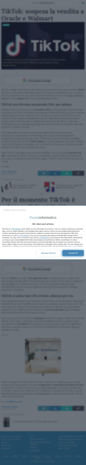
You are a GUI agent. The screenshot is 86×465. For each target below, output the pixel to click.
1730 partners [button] (16, 229)
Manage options (48, 253)
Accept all (73, 253)
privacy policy (72, 246)
